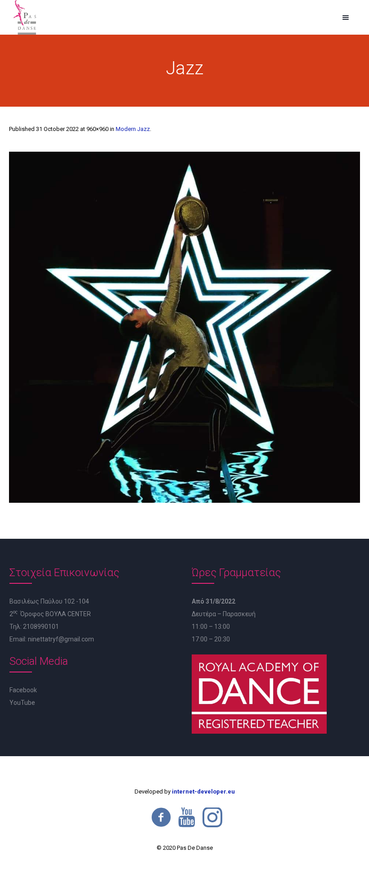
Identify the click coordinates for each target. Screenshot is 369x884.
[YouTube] (187, 817)
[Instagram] (212, 817)
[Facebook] (161, 817)
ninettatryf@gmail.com (61, 639)
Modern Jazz (133, 129)
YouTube (22, 702)
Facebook (23, 690)
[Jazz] (184, 327)
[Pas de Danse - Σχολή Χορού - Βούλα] (25, 17)
